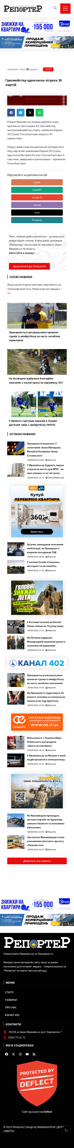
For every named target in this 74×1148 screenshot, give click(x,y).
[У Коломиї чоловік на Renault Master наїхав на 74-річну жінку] (15, 627)
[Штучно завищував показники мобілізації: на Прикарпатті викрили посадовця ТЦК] (15, 549)
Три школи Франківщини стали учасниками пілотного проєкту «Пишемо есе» (45, 841)
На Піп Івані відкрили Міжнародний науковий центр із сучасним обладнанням (46, 641)
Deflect (48, 1111)
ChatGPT (37, 190)
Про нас (11, 1007)
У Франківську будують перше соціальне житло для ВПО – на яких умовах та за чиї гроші (45, 469)
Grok (37, 212)
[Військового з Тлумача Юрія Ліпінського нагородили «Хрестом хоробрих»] (15, 743)
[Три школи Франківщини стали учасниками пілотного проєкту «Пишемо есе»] (15, 842)
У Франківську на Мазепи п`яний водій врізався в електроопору (46, 757)
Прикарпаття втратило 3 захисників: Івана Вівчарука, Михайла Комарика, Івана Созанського (44, 449)
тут (9, 293)
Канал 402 (12, 1015)
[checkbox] (66, 1130)
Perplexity (37, 220)
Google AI (37, 197)
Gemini (37, 205)
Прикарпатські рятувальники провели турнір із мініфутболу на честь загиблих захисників (45, 679)
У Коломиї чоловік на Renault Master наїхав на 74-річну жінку (45, 624)
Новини (11, 1000)
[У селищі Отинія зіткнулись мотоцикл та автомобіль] (15, 567)
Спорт (48, 69)
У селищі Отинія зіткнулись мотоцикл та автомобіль (43, 564)
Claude (37, 182)
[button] (11, 112)
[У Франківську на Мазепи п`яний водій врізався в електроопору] (15, 760)
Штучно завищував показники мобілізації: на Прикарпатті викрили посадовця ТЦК (45, 548)
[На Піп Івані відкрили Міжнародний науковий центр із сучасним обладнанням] (15, 642)
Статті (9, 992)
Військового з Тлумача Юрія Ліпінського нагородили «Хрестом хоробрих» (44, 741)
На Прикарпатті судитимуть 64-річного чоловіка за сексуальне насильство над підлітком (46, 696)
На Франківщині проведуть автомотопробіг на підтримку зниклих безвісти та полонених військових (46, 821)
